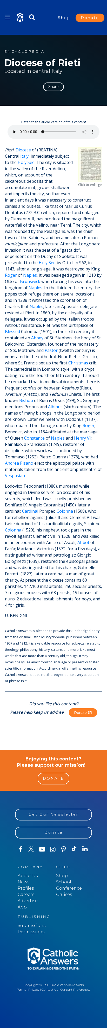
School (63, 881)
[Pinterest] (63, 849)
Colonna (65, 511)
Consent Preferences (75, 989)
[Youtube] (42, 849)
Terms (21, 989)
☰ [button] (7, 17)
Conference (69, 888)
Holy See (26, 162)
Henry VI (82, 438)
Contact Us (50, 989)
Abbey (37, 338)
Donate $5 (83, 712)
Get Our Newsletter (53, 814)
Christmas (78, 363)
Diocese (23, 150)
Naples (30, 275)
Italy (24, 156)
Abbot (83, 542)
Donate (90, 17)
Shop (64, 17)
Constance (34, 438)
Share (53, 86)
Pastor (51, 350)
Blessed (12, 331)
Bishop (26, 400)
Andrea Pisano (19, 463)
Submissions (31, 925)
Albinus (55, 407)
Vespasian (15, 475)
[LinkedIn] (85, 849)
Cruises (64, 894)
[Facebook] (20, 849)
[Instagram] (52, 849)
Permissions (31, 931)
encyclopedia (24, 51)
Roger (11, 275)
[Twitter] (31, 849)
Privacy (33, 989)
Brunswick (30, 281)
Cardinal (30, 511)
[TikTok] (74, 849)
